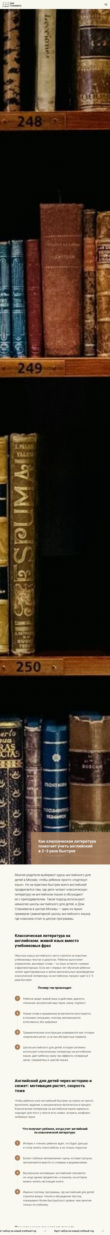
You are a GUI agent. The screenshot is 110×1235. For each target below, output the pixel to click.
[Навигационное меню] (105, 5)
